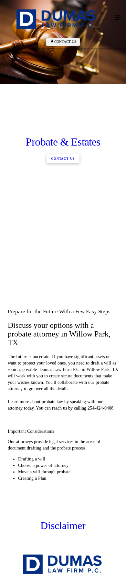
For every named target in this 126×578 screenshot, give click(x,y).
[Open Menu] (118, 18)
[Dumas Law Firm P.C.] (56, 18)
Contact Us (65, 41)
